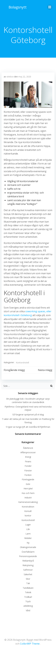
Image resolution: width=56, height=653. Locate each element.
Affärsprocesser (28, 452)
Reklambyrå (28, 560)
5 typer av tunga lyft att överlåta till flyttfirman (28, 426)
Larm (28, 533)
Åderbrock (28, 448)
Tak (28, 583)
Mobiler (28, 538)
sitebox (10, 76)
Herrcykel (28, 488)
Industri (28, 497)
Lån (28, 529)
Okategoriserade (28, 547)
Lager (28, 524)
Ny (28, 542)
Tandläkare (28, 587)
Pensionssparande (28, 556)
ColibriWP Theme (30, 643)
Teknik (28, 592)
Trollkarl (28, 597)
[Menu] (49, 7)
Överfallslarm (28, 551)
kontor (28, 515)
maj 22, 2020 (24, 76)
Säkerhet (28, 574)
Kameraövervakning (28, 502)
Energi (28, 456)
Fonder (28, 465)
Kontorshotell (22, 362)
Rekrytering (28, 565)
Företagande (28, 479)
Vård (28, 610)
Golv (28, 484)
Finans (28, 461)
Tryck (28, 601)
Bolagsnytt (18, 7)
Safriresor (28, 569)
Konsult (28, 511)
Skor (28, 578)
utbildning (28, 605)
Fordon (28, 475)
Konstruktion (28, 506)
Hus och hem (28, 493)
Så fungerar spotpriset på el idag (28, 414)
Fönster (28, 470)
